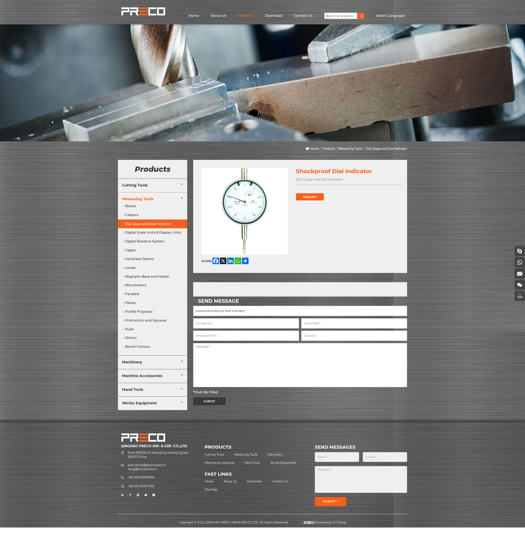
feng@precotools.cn (142, 469)
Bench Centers (137, 347)
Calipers (132, 215)
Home (194, 16)
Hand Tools (132, 389)
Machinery (132, 362)
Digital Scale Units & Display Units (153, 233)
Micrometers (135, 285)
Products (245, 16)
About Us (218, 16)
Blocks (130, 206)
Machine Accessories (142, 376)
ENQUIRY (310, 197)
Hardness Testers (139, 259)
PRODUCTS (218, 447)
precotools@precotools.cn (147, 465)
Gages (130, 250)
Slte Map (211, 489)
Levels (130, 268)
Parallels (132, 294)
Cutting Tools (135, 185)
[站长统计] (309, 522)
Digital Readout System (145, 241)
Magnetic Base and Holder (147, 277)
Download (273, 16)
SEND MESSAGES (335, 447)
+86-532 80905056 (141, 477)
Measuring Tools (350, 148)
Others (131, 338)
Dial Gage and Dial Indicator (386, 148)
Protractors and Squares (145, 320)
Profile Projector (139, 312)
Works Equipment (139, 403)
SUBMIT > (330, 501)
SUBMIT (209, 401)
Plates (130, 303)
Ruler (129, 329)
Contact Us (303, 16)
